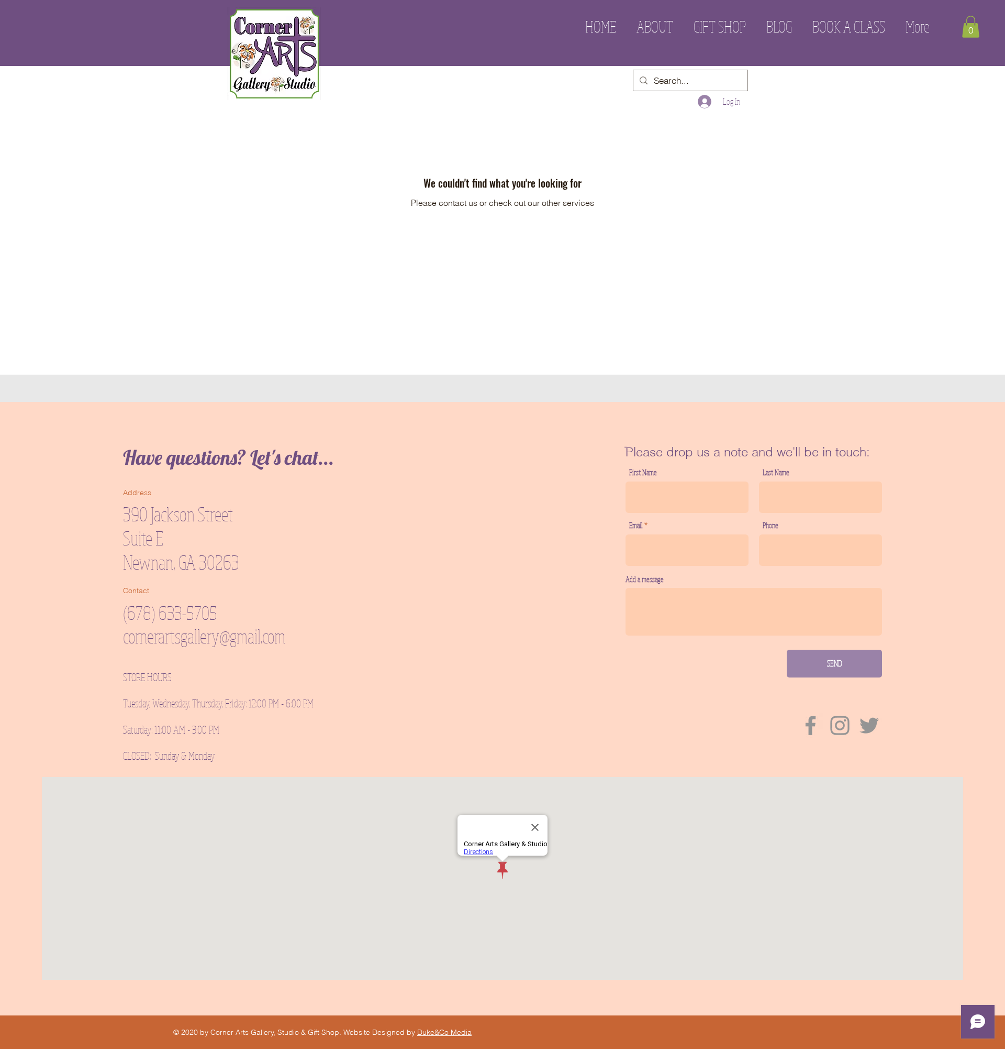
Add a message (645, 579)
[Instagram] (840, 725)
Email (636, 525)
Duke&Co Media (444, 1032)
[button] (971, 27)
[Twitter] (869, 725)
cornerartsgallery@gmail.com (204, 636)
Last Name (776, 472)
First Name (643, 472)
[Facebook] (810, 725)
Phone (770, 525)
